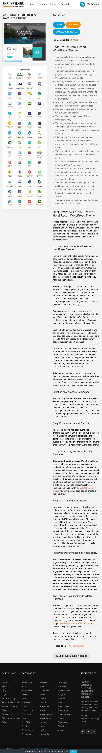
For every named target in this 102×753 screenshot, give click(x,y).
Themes (42, 4)
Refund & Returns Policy (10, 708)
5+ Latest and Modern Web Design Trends (89, 718)
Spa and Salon (65, 714)
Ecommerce (27, 730)
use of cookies (63, 751)
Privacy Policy (8, 698)
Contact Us (7, 714)
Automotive (27, 690)
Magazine (44, 706)
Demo (59, 25)
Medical (43, 710)
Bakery (25, 694)
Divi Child (26, 722)
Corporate (26, 714)
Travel (61, 726)
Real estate (27, 682)
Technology (63, 722)
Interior (43, 698)
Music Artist (45, 718)
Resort (61, 702)
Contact (64, 4)
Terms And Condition (11, 702)
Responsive (63, 706)
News (42, 726)
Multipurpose (46, 714)
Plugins (61, 694)
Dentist (25, 718)
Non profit (44, 734)
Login (4, 694)
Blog (4, 690)
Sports (61, 718)
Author (25, 686)
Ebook (24, 726)
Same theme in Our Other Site (71, 656)
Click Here (78, 40)
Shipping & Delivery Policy (11, 720)
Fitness (43, 686)
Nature (43, 722)
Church (25, 706)
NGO (42, 730)
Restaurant (63, 710)
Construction (27, 710)
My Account (93, 4)
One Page (62, 682)
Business (26, 702)
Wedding (62, 730)
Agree (73, 751)
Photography (64, 690)
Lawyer (43, 702)
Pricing (53, 4)
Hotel (42, 694)
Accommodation (76, 646)
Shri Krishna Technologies (39, 749)
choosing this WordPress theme (75, 623)
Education (26, 734)
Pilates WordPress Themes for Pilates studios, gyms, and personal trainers (89, 706)
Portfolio (62, 698)
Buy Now (73, 25)
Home (31, 4)
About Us (6, 686)
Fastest (43, 682)
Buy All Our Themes (66, 32)
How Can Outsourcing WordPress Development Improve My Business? (86, 689)
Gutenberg (45, 690)
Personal (62, 686)
